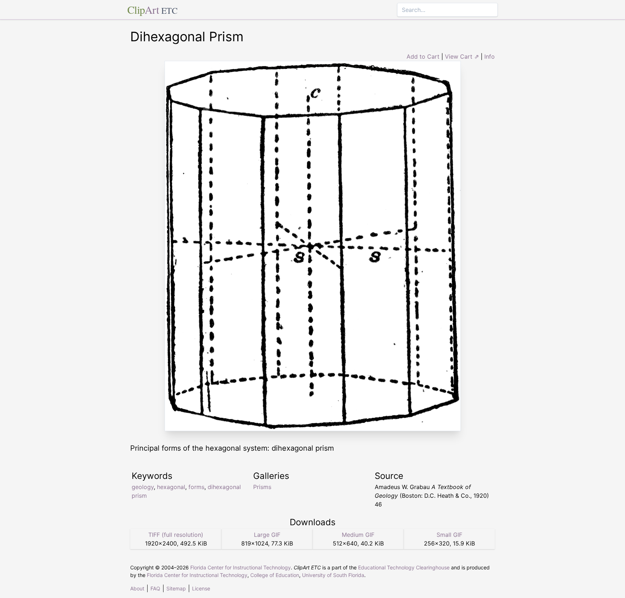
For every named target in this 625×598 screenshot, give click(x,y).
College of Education (274, 575)
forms (196, 486)
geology (143, 486)
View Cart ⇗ (462, 56)
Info (489, 56)
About (137, 588)
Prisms (262, 486)
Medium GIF (358, 534)
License (201, 588)
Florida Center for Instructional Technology (240, 567)
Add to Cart (423, 56)
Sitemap (176, 588)
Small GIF (449, 534)
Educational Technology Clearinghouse (404, 567)
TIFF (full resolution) (175, 534)
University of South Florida (333, 575)
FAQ (155, 588)
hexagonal (171, 486)
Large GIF (267, 534)
